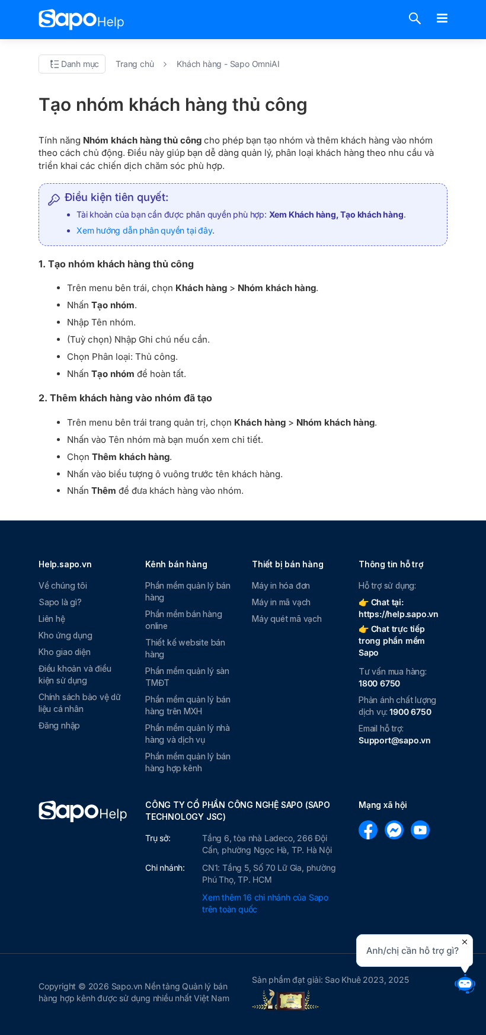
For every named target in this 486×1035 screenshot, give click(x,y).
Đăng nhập (59, 725)
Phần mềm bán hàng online (183, 620)
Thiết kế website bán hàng (185, 648)
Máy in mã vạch (281, 602)
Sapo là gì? (60, 602)
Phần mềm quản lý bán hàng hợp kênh (188, 762)
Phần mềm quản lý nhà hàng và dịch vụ (187, 734)
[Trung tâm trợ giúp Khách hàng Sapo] (81, 19)
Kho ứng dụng (65, 635)
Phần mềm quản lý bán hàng (188, 591)
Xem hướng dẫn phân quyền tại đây (144, 230)
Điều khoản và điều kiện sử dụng (75, 674)
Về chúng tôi (63, 585)
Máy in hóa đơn (281, 585)
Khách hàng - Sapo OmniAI (228, 64)
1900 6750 (410, 712)
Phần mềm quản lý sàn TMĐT (187, 677)
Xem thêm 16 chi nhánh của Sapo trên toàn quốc (265, 903)
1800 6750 (379, 683)
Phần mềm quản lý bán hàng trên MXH (188, 705)
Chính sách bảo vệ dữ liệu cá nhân (80, 703)
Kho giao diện (64, 652)
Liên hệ (52, 619)
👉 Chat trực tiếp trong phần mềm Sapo (392, 640)
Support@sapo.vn (395, 740)
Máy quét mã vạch (287, 619)
